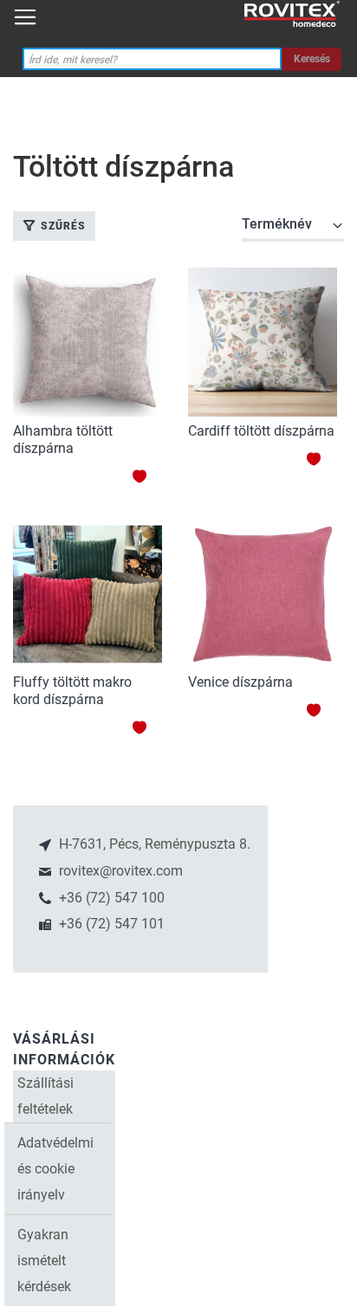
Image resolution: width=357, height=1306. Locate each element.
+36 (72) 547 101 (110, 923)
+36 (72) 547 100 (110, 897)
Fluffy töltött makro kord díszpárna (72, 691)
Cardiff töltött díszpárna (261, 431)
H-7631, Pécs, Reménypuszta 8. (152, 844)
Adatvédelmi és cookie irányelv (55, 1169)
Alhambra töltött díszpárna (63, 439)
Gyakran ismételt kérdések (44, 1260)
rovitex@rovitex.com (119, 871)
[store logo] (292, 14)
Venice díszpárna (240, 682)
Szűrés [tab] (63, 226)
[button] (147, 476)
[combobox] (152, 59)
